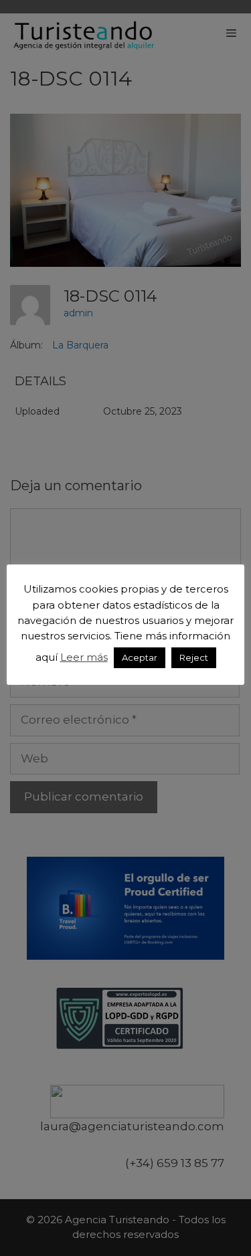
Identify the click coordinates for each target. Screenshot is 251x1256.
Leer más (84, 657)
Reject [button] (193, 657)
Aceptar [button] (139, 657)
